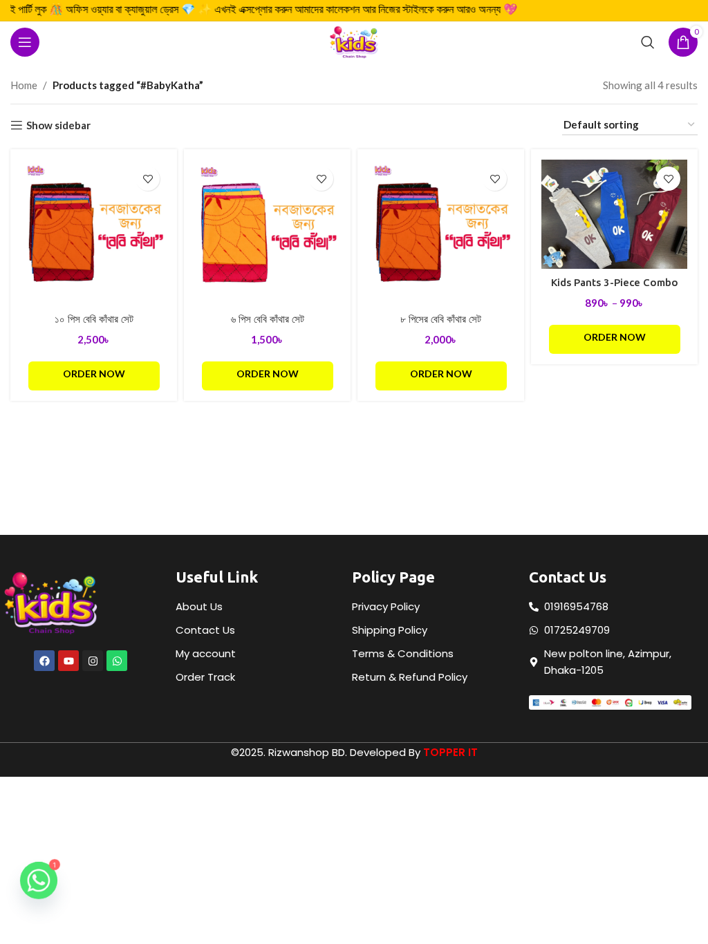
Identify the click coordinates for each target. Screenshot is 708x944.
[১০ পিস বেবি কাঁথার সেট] (94, 232)
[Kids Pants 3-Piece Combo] (614, 214)
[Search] (648, 42)
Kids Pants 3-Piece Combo (614, 282)
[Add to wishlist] (148, 179)
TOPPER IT (450, 752)
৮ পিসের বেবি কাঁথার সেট (440, 319)
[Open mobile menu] (24, 42)
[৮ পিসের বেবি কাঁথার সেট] (441, 232)
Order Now (94, 373)
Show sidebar (58, 125)
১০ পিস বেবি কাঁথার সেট (94, 319)
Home (23, 85)
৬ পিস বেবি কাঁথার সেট (267, 319)
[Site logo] (354, 41)
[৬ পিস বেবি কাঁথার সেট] (267, 232)
